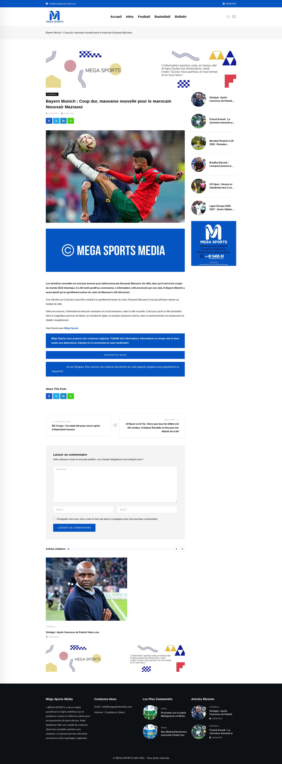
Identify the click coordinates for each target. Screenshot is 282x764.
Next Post (169, 420)
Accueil (116, 16)
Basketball (162, 16)
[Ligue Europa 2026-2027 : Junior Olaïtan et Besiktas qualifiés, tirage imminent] (198, 207)
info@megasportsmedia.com (62, 3)
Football (144, 16)
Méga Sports (71, 328)
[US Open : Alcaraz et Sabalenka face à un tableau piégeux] (198, 186)
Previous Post (63, 422)
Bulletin (180, 16)
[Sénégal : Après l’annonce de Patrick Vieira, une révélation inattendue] (198, 99)
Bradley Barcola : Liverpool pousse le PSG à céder (220, 165)
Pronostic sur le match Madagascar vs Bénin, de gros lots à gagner (173, 716)
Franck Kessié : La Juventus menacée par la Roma (222, 122)
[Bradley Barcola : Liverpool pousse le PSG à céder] (198, 164)
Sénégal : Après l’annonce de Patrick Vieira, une (72, 632)
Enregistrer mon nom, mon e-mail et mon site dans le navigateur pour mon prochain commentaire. (107, 519)
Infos (130, 16)
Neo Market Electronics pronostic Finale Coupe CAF (174, 735)
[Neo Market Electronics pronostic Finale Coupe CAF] (150, 731)
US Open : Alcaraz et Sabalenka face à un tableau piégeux (220, 187)
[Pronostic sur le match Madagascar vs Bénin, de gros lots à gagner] (150, 712)
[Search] (228, 16)
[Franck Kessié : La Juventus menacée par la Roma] (198, 121)
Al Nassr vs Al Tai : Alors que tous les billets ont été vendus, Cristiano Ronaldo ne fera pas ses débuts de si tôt (152, 428)
